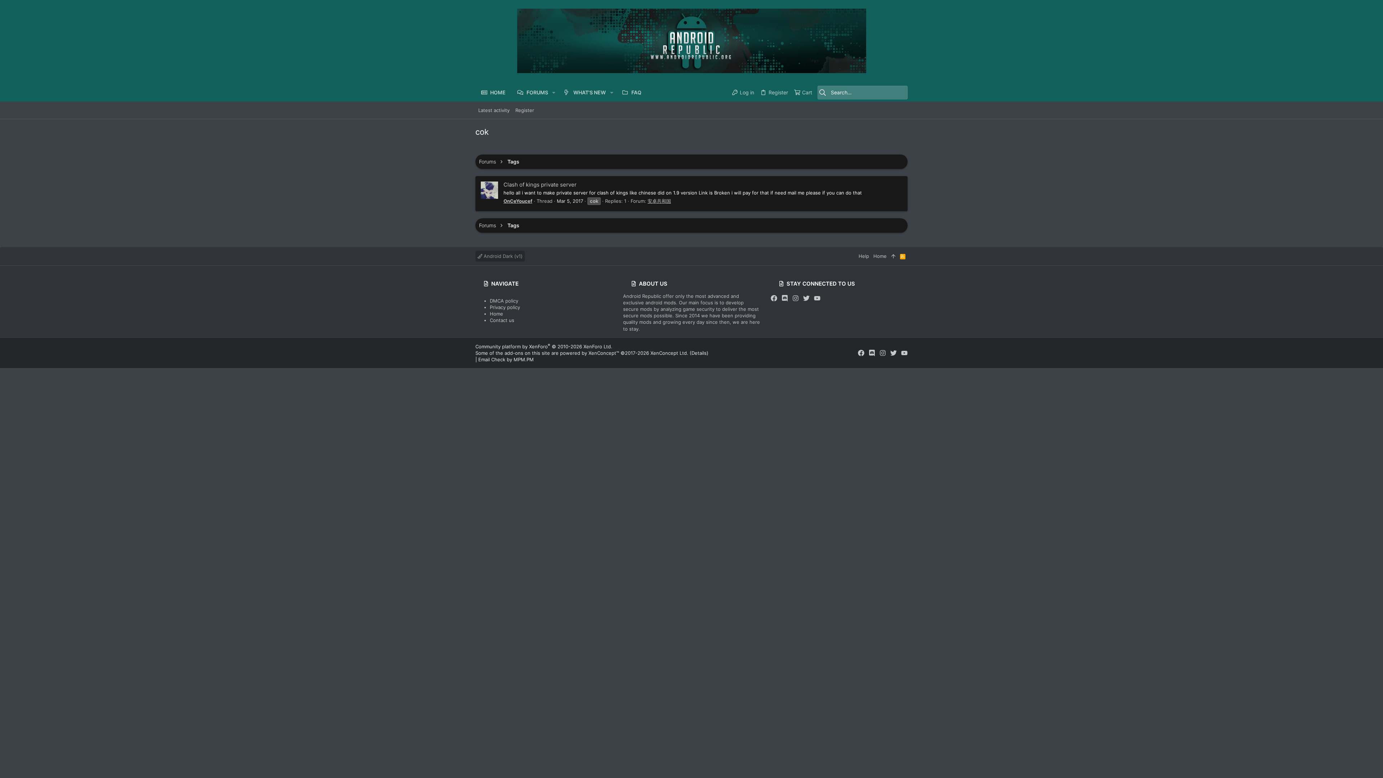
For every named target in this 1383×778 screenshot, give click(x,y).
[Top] (893, 256)
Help (864, 256)
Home (496, 314)
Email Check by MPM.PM (506, 359)
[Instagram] (795, 298)
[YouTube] (817, 298)
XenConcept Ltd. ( (671, 353)
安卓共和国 (659, 201)
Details (699, 353)
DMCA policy (504, 301)
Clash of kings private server (540, 184)
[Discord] (785, 298)
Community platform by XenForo (543, 346)
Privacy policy (505, 307)
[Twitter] (806, 298)
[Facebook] (774, 298)
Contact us (502, 320)
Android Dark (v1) (502, 256)
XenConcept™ (603, 353)
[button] (554, 92)
